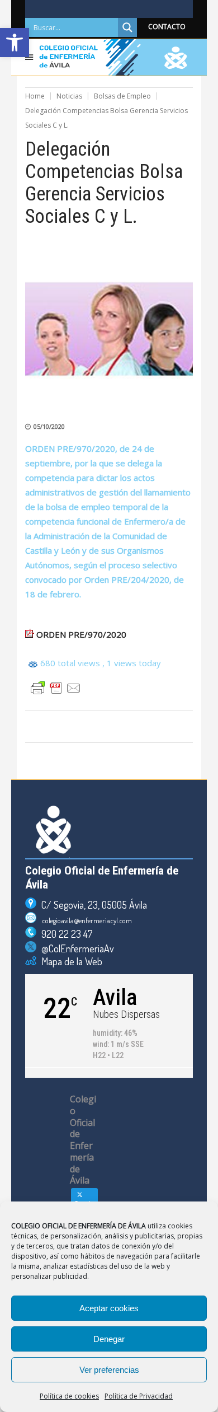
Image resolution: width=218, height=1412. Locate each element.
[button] (14, 42)
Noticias (69, 96)
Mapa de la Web (69, 961)
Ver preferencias (109, 1369)
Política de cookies (69, 1396)
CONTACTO (167, 26)
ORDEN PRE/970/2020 (81, 634)
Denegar (109, 1339)
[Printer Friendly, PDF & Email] (56, 688)
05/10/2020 (49, 426)
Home (35, 96)
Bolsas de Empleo (122, 96)
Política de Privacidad (139, 1396)
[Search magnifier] (127, 27)
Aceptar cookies (109, 1308)
